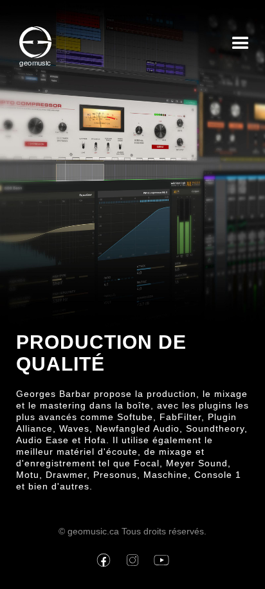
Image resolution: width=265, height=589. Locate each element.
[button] (240, 47)
